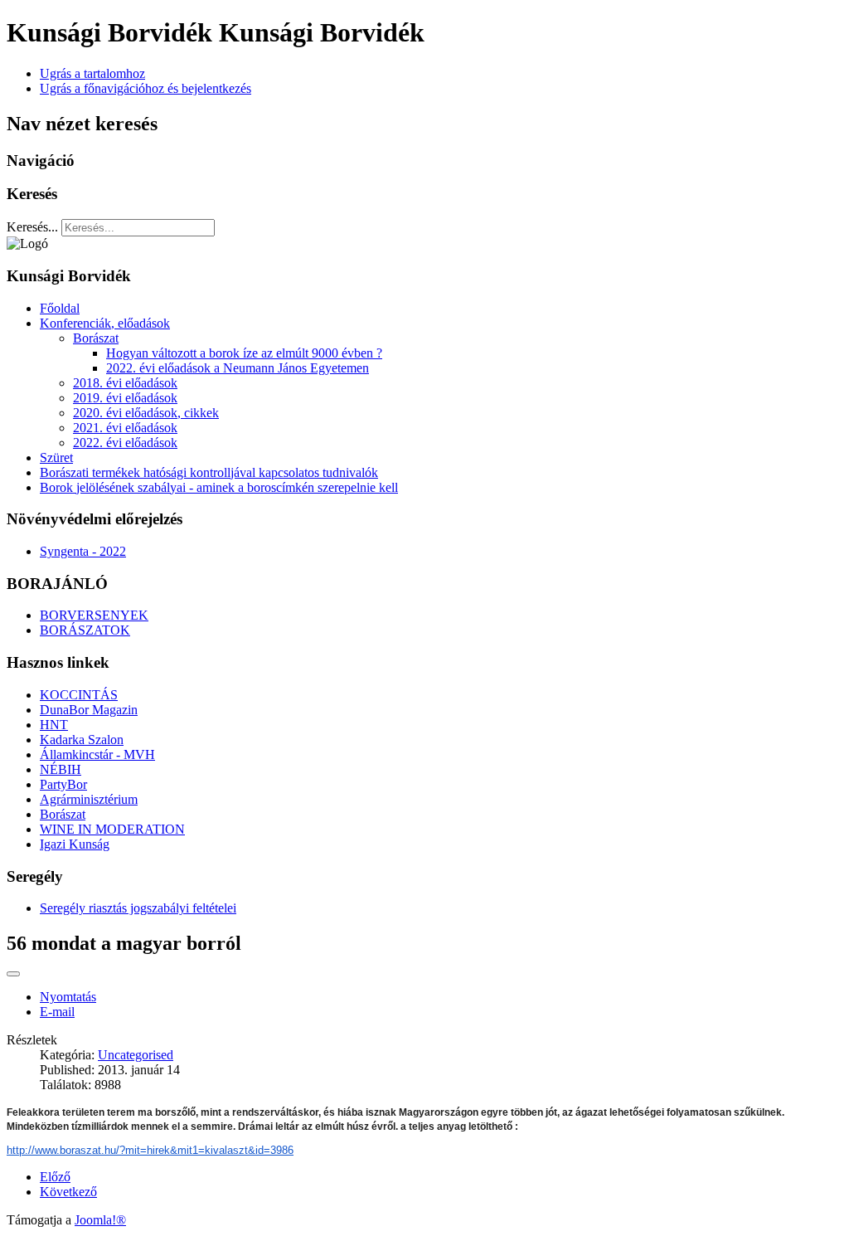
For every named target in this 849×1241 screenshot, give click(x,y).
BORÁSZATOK (85, 630)
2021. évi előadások (125, 428)
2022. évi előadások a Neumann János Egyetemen (237, 368)
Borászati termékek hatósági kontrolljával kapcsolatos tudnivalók (209, 472)
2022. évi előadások (125, 443)
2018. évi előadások (125, 383)
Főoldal (60, 308)
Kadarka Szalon (82, 739)
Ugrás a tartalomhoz (92, 73)
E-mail (57, 1012)
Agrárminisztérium (89, 799)
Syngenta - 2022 (83, 551)
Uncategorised (135, 1055)
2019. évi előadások (125, 398)
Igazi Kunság (74, 844)
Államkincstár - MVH (97, 754)
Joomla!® (100, 1220)
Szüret (56, 457)
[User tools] (13, 973)
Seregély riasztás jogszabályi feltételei (138, 908)
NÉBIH (60, 769)
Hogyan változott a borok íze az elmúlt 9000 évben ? (244, 353)
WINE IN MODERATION (112, 829)
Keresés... (32, 227)
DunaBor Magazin (89, 710)
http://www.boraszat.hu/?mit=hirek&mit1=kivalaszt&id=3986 (150, 1150)
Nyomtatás (68, 997)
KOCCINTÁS (79, 695)
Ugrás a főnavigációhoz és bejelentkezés (145, 88)
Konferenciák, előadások (105, 323)
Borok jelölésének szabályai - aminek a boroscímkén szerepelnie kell (219, 487)
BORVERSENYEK (94, 615)
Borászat (96, 338)
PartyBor (63, 784)
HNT (54, 725)
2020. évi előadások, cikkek (146, 413)
